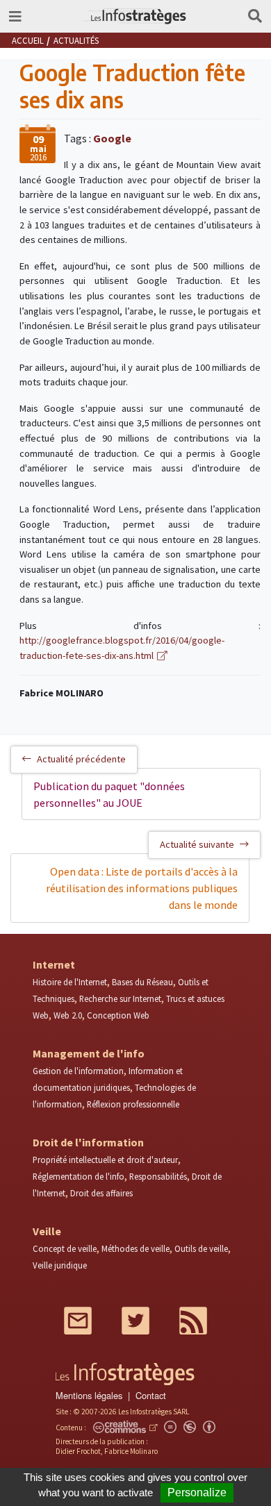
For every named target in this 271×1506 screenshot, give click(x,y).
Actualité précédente (81, 759)
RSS (193, 1321)
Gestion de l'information (78, 1070)
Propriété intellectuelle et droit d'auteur (105, 1159)
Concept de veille (65, 1248)
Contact (151, 1395)
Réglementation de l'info (78, 1176)
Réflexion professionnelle (133, 1104)
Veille (47, 1231)
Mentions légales (89, 1395)
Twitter (135, 1321)
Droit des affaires (101, 1192)
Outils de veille (201, 1248)
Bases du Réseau (142, 981)
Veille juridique (60, 1265)
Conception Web (118, 1015)
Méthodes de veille (135, 1248)
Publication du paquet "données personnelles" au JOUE (109, 794)
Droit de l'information (88, 1142)
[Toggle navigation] (15, 16)
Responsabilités (158, 1176)
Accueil (28, 40)
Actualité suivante (197, 844)
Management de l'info (89, 1053)
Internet (54, 964)
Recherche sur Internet (120, 998)
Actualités (76, 40)
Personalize (197, 1492)
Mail (78, 1321)
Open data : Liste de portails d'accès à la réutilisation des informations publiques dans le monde (142, 888)
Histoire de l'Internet (70, 981)
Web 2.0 (68, 1015)
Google (112, 138)
